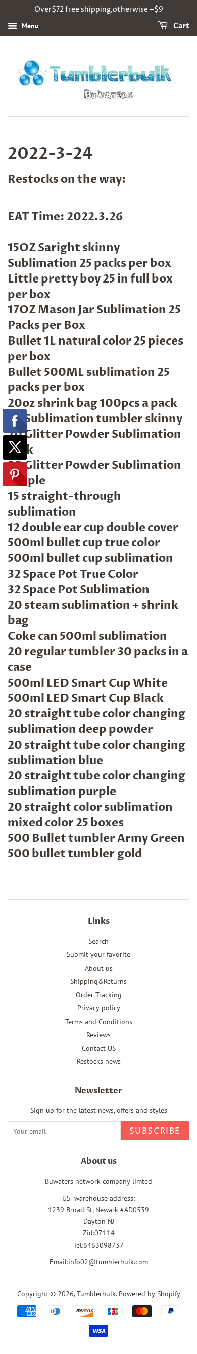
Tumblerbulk (96, 1294)
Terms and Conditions (98, 1021)
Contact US (99, 1048)
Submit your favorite (98, 954)
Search (98, 941)
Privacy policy (98, 1007)
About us (99, 968)
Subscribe (155, 1131)
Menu (29, 25)
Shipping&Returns (98, 981)
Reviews (98, 1034)
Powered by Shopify (149, 1294)
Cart (180, 26)
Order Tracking (99, 994)
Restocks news (99, 1061)
